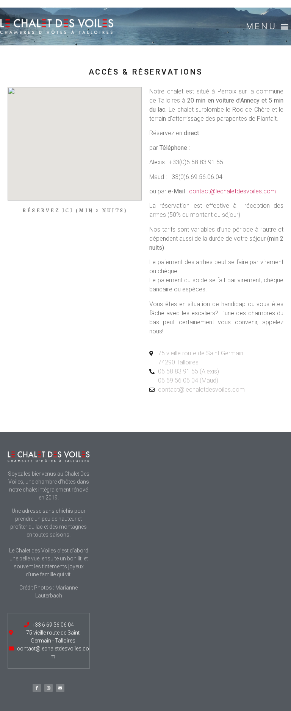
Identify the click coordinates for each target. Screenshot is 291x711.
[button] (265, 26)
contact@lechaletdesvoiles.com (232, 191)
